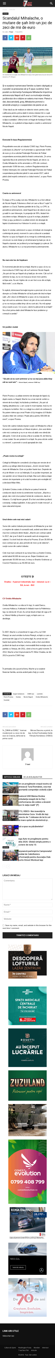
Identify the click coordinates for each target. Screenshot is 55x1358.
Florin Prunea (8, 697)
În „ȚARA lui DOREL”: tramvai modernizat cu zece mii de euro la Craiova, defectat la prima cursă (14, 734)
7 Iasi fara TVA (23, 1350)
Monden (37, 1348)
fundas (18, 697)
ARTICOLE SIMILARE (12, 777)
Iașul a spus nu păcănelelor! (30, 826)
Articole (12, 9)
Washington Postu (24, 1348)
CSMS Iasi (30, 694)
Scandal (6, 700)
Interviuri (45, 1348)
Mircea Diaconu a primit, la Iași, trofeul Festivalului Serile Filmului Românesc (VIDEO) (40, 733)
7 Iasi (11, 32)
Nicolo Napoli (28, 697)
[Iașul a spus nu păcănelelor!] (9, 830)
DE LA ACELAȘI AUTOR (33, 777)
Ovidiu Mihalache (42, 697)
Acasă (5, 9)
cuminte (40, 694)
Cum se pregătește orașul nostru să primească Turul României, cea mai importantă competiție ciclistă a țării (34, 786)
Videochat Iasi (8, 1336)
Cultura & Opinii (10, 1348)
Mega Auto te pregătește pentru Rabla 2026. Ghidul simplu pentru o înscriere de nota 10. (34, 841)
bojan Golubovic (18, 694)
